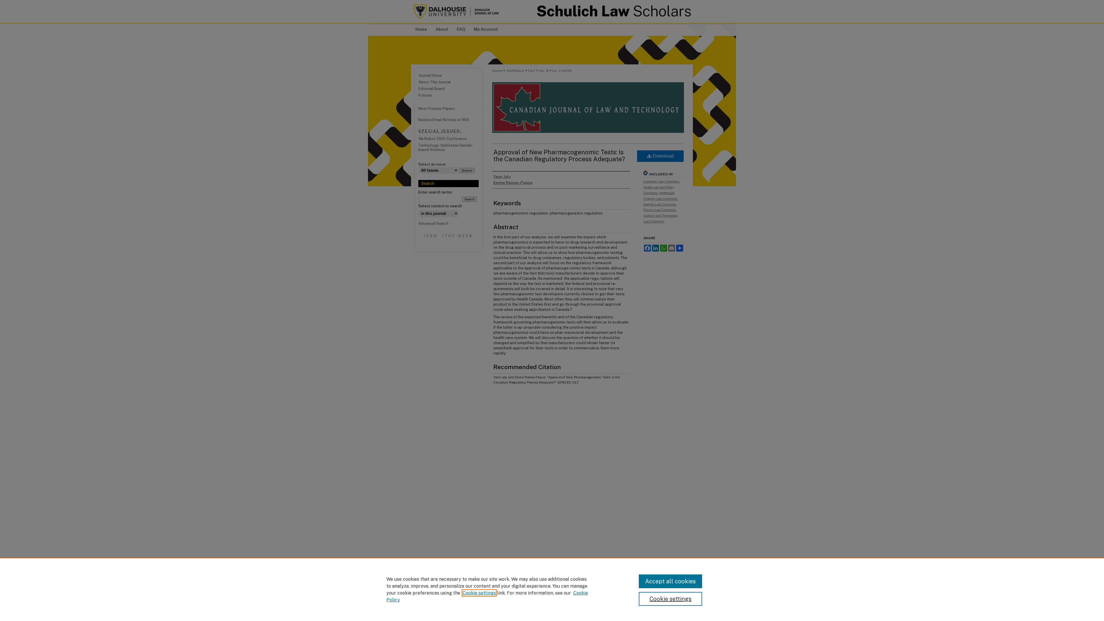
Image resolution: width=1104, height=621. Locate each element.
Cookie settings (479, 593)
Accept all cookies (670, 581)
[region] (552, 589)
